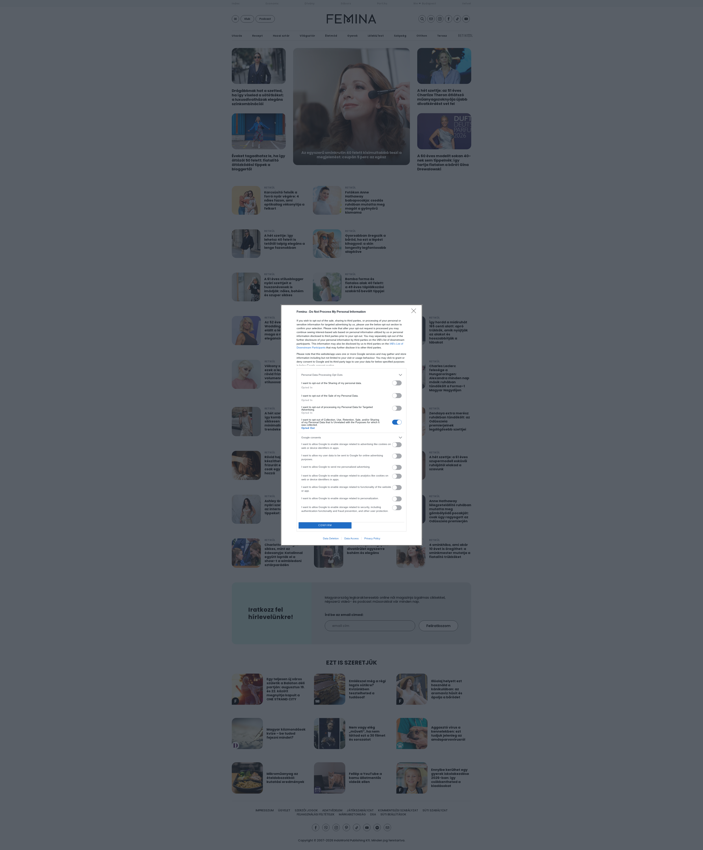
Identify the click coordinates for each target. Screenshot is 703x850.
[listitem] (351, 375)
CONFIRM (325, 525)
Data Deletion (331, 538)
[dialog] (351, 425)
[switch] (397, 382)
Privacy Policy (372, 538)
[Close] (414, 311)
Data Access (351, 538)
